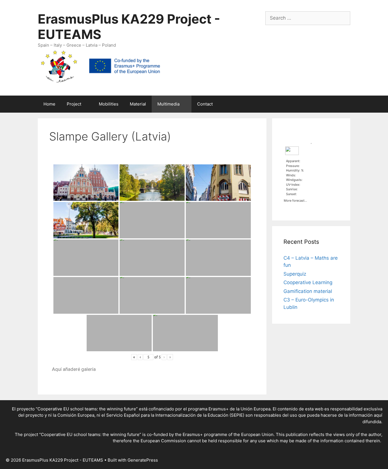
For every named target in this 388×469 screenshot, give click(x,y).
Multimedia (168, 104)
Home (49, 104)
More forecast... (295, 200)
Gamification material (307, 291)
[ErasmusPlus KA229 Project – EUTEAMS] (100, 66)
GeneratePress (143, 460)
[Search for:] (307, 18)
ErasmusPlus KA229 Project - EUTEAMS (129, 26)
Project (74, 104)
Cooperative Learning (307, 282)
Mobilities (108, 104)
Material (138, 104)
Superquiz (294, 274)
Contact (205, 104)
